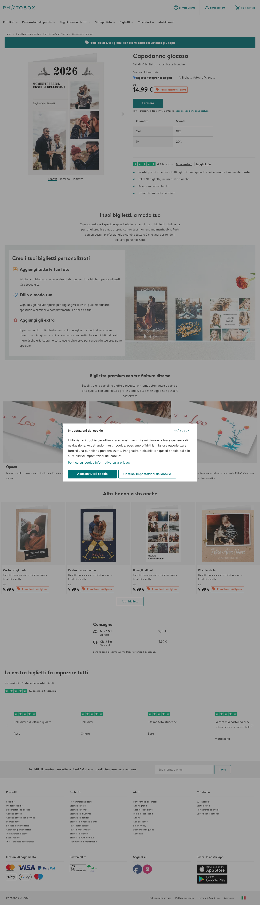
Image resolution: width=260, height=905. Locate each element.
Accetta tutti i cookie (92, 474)
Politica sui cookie (81, 462)
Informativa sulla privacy (113, 462)
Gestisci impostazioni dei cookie (147, 474)
